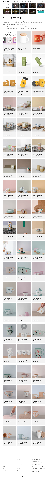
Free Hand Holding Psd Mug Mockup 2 (38, 47)
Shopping (4, 459)
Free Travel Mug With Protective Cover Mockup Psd (23, 71)
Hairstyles (4, 461)
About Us (18, 459)
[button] (40, 1)
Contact (18, 461)
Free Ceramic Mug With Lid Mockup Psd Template (23, 48)
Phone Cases (5, 470)
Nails (3, 464)
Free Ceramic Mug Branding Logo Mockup (9, 70)
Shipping (18, 468)
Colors (4, 468)
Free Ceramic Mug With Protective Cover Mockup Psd (23, 93)
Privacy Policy (19, 464)
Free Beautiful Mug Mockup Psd (8, 278)
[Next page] (31, 450)
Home (4, 466)
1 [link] (16, 449)
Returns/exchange (20, 470)
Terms (18, 466)
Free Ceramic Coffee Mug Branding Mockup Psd (9, 93)
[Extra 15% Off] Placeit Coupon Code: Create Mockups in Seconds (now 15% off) (9, 48)
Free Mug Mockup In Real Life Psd (8, 114)
